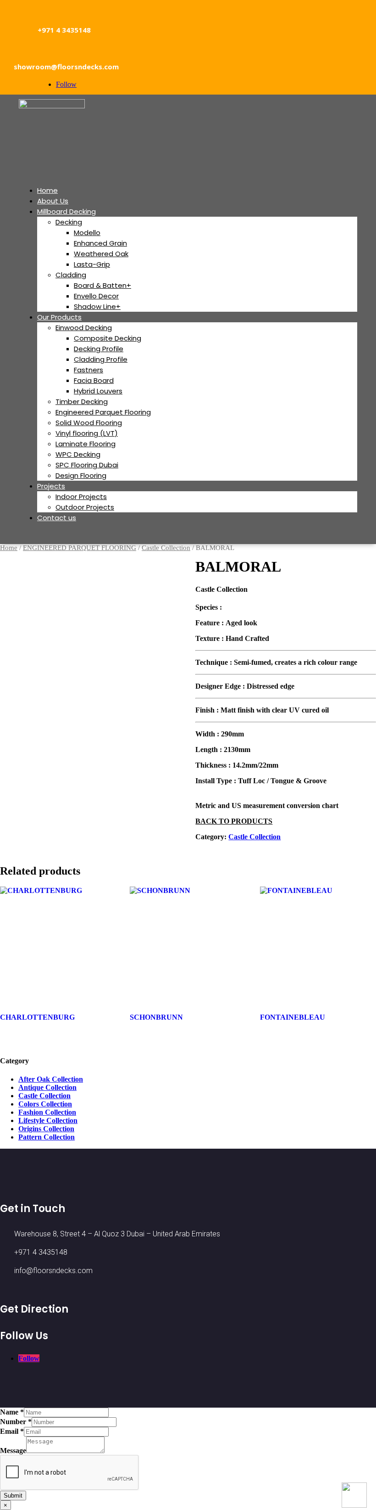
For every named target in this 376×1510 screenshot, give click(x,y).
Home (47, 190)
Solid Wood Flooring (88, 422)
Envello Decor (96, 296)
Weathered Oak (101, 253)
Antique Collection (47, 1087)
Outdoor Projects (84, 507)
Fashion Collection (47, 1112)
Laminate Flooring (85, 444)
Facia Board (94, 380)
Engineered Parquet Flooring (103, 412)
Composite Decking (107, 338)
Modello (87, 232)
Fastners (88, 370)
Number (16, 1422)
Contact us (56, 517)
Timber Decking (81, 401)
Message (13, 1450)
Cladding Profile (100, 359)
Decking (68, 222)
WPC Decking (77, 454)
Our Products (59, 317)
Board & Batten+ (102, 285)
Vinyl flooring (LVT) (86, 433)
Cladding (70, 275)
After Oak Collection (50, 1079)
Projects (51, 486)
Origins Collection (46, 1129)
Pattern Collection (46, 1137)
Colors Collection (45, 1104)
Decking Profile (98, 349)
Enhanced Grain (100, 243)
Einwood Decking (83, 327)
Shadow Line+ (97, 306)
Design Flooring (80, 475)
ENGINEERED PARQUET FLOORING (79, 547)
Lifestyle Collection (47, 1120)
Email (12, 1431)
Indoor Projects (81, 496)
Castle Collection (166, 547)
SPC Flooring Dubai (86, 465)
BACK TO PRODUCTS (233, 821)
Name (12, 1412)
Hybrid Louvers (98, 391)
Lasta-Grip (92, 264)
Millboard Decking (66, 211)
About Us (52, 201)
